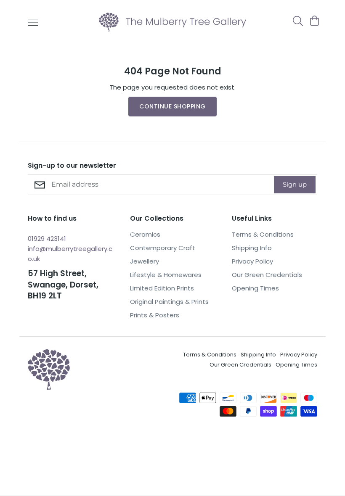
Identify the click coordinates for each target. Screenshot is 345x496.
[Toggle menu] (33, 22)
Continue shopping (172, 106)
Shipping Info (252, 247)
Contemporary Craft (162, 247)
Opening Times (255, 288)
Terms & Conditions (263, 234)
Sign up (295, 184)
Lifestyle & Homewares (166, 274)
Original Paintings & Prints (169, 301)
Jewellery (144, 261)
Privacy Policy (252, 261)
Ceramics (145, 234)
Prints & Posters (154, 315)
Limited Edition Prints (162, 288)
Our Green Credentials (267, 274)
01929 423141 (47, 238)
